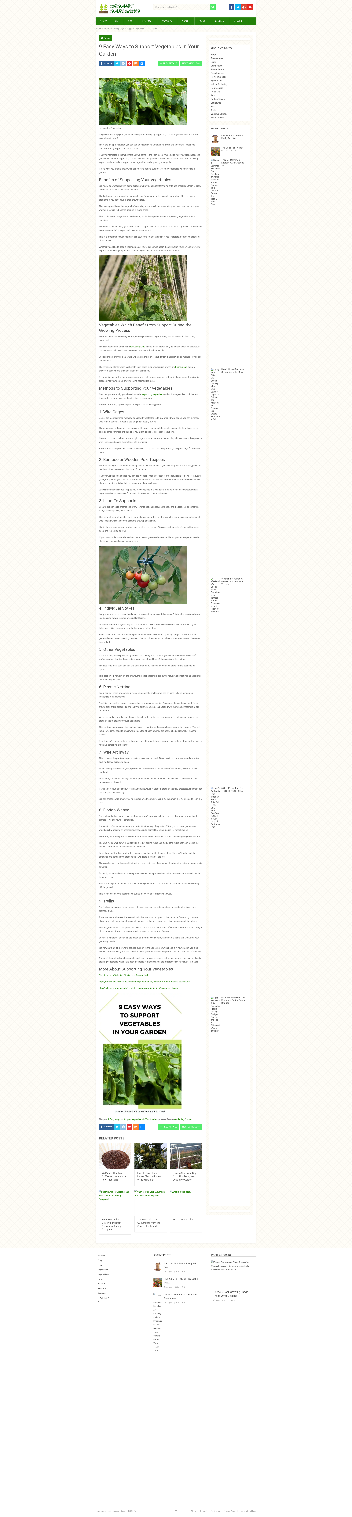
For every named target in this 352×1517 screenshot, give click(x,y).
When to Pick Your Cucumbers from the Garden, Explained (148, 1223)
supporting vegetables (153, 394)
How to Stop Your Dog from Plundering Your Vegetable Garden (184, 1176)
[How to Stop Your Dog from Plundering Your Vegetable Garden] (186, 1156)
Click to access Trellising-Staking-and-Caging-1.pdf (123, 975)
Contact (105, 1298)
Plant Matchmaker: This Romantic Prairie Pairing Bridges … (233, 1000)
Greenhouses (217, 73)
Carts (213, 62)
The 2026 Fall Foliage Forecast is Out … (232, 149)
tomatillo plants (137, 346)
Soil (213, 106)
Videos (220, 21)
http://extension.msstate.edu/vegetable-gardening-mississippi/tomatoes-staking (138, 988)
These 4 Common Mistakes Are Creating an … (232, 163)
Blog (130, 21)
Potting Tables (218, 99)
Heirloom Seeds (218, 77)
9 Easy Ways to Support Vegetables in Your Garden (132, 1119)
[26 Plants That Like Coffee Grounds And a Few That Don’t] (115, 1156)
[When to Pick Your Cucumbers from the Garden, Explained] (150, 1203)
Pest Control (217, 88)
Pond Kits (215, 91)
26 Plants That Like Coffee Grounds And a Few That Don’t (114, 1176)
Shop (117, 21)
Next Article (189, 63)
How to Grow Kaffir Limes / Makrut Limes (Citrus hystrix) (149, 1176)
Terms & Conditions (248, 1511)
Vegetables (167, 21)
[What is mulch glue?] (186, 1203)
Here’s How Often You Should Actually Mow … (233, 370)
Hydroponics (217, 80)
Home (104, 21)
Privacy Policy (230, 1511)
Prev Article (169, 63)
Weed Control (217, 117)
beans (178, 367)
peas (184, 367)
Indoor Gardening (219, 84)
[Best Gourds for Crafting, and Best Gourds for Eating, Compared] (115, 1203)
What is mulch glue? (184, 1219)
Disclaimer (215, 1511)
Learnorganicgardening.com (108, 1511)
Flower (185, 21)
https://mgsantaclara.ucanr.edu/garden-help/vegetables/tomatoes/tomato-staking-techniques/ (145, 981)
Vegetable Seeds (219, 114)
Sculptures (216, 103)
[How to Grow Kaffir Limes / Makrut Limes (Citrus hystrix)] (150, 1156)
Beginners (147, 21)
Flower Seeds (217, 69)
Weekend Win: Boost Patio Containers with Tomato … (232, 581)
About (239, 21)
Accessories (217, 58)
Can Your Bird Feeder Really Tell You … (232, 137)
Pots (213, 95)
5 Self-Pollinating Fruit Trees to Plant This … (232, 789)
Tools (213, 110)
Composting (216, 65)
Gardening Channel (183, 1119)
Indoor (202, 21)
